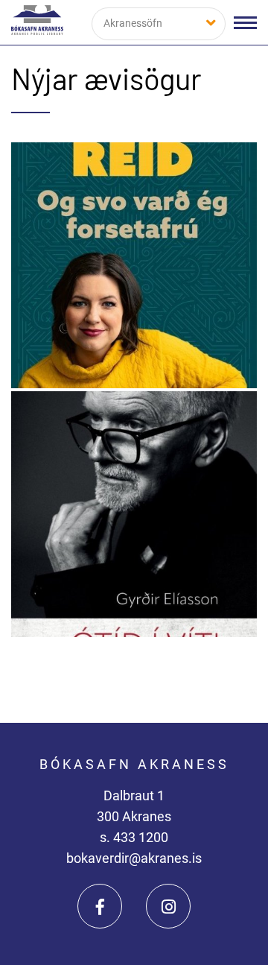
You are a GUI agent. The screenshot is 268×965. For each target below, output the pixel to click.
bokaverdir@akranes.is (134, 858)
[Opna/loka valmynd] (245, 22)
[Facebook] (99, 906)
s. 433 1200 (134, 837)
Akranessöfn (132, 23)
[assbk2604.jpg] (134, 514)
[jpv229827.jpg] (134, 265)
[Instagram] (168, 906)
